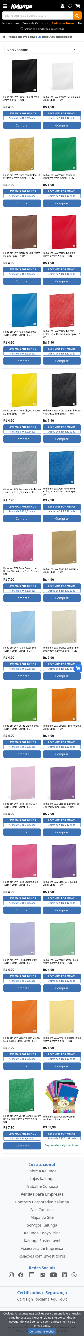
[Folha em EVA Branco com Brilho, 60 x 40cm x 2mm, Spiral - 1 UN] (62, 627)
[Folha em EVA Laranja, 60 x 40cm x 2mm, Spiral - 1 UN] (62, 705)
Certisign (25, 1299)
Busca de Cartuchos (35, 23)
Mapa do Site (42, 1217)
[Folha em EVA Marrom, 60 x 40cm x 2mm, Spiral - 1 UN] (22, 232)
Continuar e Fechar (42, 1331)
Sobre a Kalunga (42, 1170)
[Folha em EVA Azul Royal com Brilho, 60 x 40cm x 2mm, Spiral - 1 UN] (62, 468)
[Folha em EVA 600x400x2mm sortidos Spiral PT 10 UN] (62, 1095)
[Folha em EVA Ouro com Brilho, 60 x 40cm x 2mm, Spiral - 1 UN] (22, 154)
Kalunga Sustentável (42, 1240)
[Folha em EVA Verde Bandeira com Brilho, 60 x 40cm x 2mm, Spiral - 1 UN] (22, 1095)
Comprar (22, 125)
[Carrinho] (78, 5)
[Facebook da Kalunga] (21, 1274)
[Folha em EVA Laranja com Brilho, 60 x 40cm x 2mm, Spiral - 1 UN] (22, 1017)
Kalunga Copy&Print (42, 1232)
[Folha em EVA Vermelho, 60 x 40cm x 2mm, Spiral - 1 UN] (62, 232)
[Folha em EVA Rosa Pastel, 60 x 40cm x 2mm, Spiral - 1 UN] (22, 783)
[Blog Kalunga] (31, 1274)
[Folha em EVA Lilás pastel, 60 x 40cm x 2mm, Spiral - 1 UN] (22, 939)
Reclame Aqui (47, 1299)
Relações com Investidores (42, 1256)
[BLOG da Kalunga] (64, 1274)
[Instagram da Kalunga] (11, 1274)
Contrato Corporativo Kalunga (42, 1201)
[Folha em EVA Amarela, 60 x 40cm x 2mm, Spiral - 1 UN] (22, 390)
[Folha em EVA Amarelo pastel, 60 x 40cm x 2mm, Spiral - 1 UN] (62, 1017)
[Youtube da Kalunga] (53, 1274)
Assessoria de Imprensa (42, 1248)
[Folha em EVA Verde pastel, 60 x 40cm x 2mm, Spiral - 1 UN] (62, 939)
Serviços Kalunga (42, 1225)
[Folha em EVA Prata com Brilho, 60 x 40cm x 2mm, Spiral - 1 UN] (22, 468)
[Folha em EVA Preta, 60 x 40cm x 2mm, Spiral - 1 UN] (22, 76)
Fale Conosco (42, 1209)
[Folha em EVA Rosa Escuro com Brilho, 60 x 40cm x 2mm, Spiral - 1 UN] (22, 547)
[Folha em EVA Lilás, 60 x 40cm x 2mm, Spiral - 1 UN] (62, 861)
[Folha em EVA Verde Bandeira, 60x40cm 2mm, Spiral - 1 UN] (62, 154)
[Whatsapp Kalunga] (74, 1274)
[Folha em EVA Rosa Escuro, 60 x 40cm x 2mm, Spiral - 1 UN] (22, 861)
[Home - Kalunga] (3, 36)
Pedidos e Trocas (63, 23)
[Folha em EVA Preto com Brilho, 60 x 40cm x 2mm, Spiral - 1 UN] (62, 390)
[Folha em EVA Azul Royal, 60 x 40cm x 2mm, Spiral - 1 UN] (22, 310)
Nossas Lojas (10, 23)
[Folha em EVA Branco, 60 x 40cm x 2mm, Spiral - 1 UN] (62, 76)
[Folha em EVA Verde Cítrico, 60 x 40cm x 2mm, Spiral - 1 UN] (22, 705)
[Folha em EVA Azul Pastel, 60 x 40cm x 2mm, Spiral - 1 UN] (22, 627)
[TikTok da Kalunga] (42, 1274)
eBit (63, 1299)
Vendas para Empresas (42, 1194)
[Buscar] (77, 15)
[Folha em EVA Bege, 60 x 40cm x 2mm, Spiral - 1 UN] (62, 547)
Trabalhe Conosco (42, 1186)
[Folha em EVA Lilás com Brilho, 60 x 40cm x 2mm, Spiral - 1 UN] (62, 783)
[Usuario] (62, 6)
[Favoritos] (70, 6)
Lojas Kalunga (42, 1178)
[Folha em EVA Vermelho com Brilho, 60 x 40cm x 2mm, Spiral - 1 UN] (62, 310)
